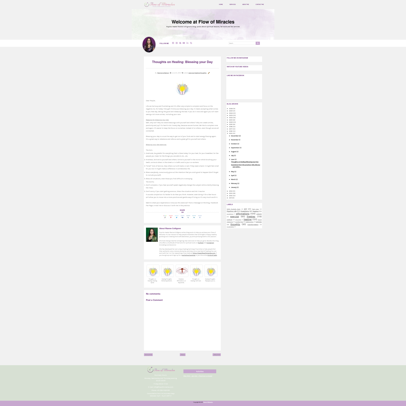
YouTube (200, 243)
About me (245, 4)
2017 (230, 129)
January (234, 187)
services (259, 222)
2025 (231, 111)
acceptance (230, 214)
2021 (230, 120)
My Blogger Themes (212, 404)
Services (232, 4)
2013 (231, 193)
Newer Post (148, 354)
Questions (245, 211)
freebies (251, 216)
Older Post (217, 354)
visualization (230, 227)
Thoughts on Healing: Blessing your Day (244, 162)
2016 (230, 131)
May (232, 172)
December (235, 136)
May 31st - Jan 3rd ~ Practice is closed (197, 376)
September (235, 148)
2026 (231, 109)
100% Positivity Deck (233, 209)
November (235, 140)
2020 (231, 122)
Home (221, 4)
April (232, 175)
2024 (231, 113)
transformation (253, 225)
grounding (238, 219)
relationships (249, 222)
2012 (230, 196)
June (233, 159)
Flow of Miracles (208, 402)
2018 (231, 127)
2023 (231, 115)
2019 (230, 124)
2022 (231, 118)
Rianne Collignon (163, 73)
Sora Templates (199, 404)
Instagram (210, 243)
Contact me (260, 4)
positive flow (239, 222)
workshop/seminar (188, 255)
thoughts (203, 73)
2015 (230, 133)
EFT (245, 209)
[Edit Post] (208, 73)
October (234, 144)
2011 (230, 198)
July (232, 155)
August (233, 152)
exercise (191, 73)
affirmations (242, 213)
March (233, 179)
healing (197, 73)
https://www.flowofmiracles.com (204, 253)
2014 (230, 191)
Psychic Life (232, 211)
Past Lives (255, 209)
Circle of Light (212, 255)
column (259, 214)
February (234, 183)
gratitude (229, 219)
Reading (255, 211)
